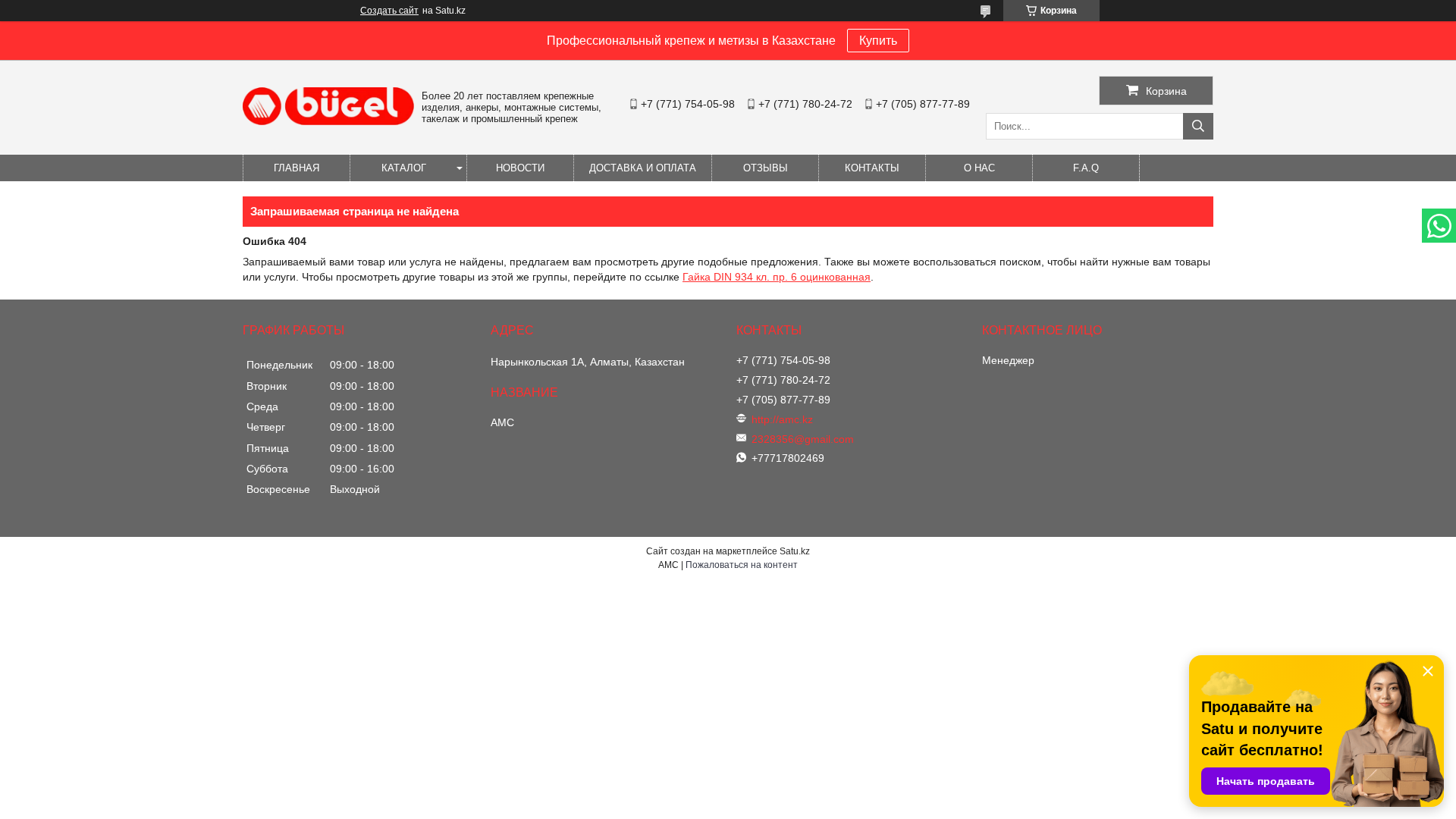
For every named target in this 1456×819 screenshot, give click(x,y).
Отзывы (765, 168)
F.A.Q (1086, 168)
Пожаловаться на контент (742, 565)
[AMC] (328, 121)
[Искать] (1198, 126)
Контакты (872, 168)
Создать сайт (389, 10)
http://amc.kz (782, 419)
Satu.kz (795, 551)
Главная (296, 168)
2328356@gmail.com (803, 439)
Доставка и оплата (642, 168)
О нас (979, 168)
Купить (878, 40)
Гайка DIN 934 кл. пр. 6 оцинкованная (776, 277)
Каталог (403, 168)
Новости (520, 168)
